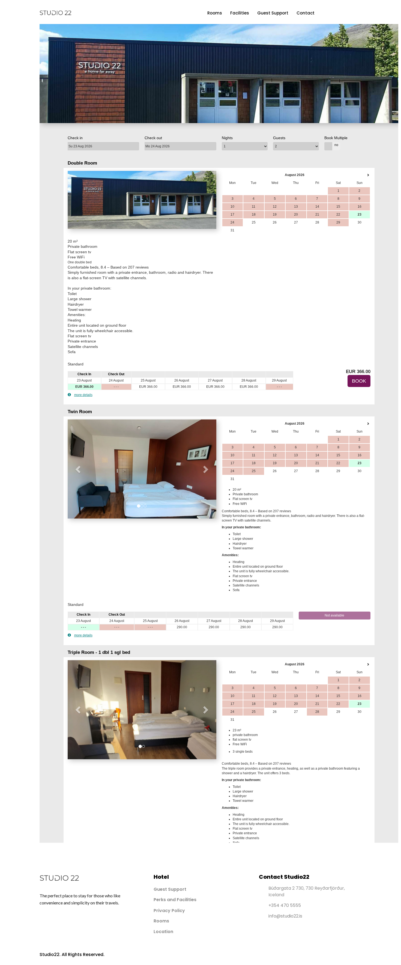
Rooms (214, 13)
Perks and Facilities (175, 900)
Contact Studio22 (284, 877)
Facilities (239, 13)
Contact (306, 13)
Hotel (161, 877)
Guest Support (272, 13)
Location (163, 931)
